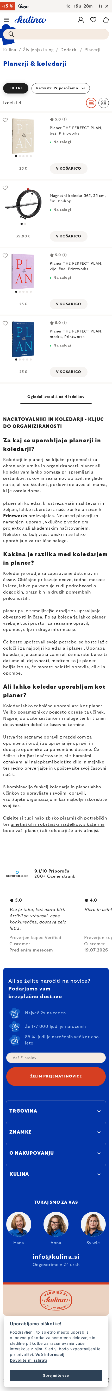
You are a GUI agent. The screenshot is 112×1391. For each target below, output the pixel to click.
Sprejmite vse (56, 1375)
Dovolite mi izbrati (28, 1360)
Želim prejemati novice (56, 1076)
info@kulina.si (56, 1257)
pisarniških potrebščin (83, 818)
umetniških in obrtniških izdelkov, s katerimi (57, 824)
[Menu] (6, 20)
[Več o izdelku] (23, 136)
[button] (56, 88)
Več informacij (49, 1354)
